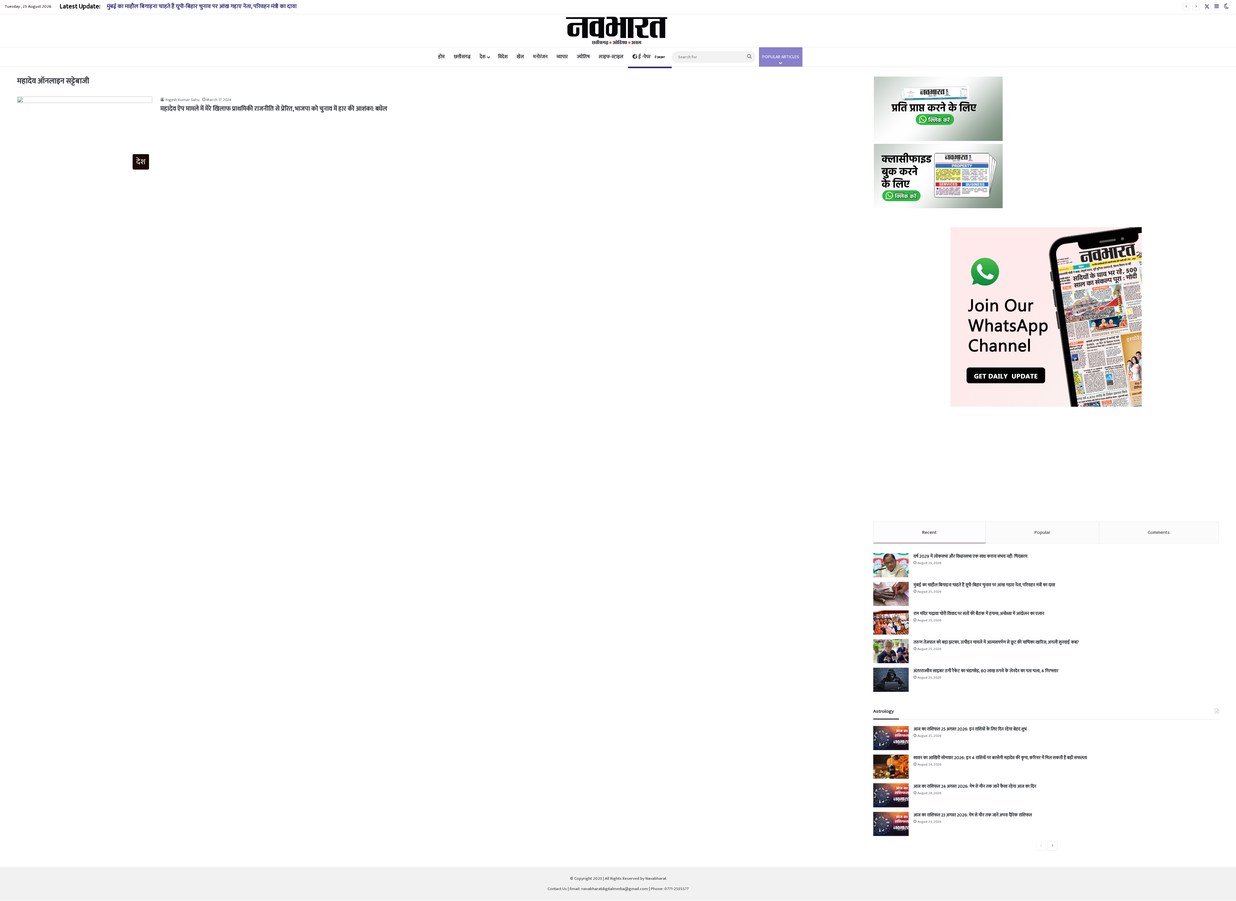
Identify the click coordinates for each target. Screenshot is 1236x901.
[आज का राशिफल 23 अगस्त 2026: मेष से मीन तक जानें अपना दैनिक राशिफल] (891, 824)
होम (441, 57)
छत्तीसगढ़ (462, 57)
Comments (1159, 532)
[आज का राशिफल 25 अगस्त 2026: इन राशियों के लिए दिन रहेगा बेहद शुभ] (891, 738)
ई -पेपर (651, 57)
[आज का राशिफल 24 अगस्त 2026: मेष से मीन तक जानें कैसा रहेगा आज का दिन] (891, 795)
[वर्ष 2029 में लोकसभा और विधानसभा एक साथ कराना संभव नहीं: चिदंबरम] (891, 565)
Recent (929, 532)
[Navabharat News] (618, 30)
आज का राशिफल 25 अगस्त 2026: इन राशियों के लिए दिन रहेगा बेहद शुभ (970, 729)
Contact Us (557, 888)
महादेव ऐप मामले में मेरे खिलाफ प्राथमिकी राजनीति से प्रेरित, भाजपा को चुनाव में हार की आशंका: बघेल (273, 108)
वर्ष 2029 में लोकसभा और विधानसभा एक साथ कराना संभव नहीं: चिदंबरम (970, 556)
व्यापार (562, 57)
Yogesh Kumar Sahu (182, 100)
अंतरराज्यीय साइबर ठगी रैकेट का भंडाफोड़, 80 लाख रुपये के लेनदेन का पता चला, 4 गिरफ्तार (985, 670)
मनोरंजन (540, 57)
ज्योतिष (583, 57)
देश (482, 57)
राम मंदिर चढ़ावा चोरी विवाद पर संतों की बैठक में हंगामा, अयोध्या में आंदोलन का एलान (978, 613)
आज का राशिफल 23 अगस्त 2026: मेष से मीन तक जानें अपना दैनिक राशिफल (972, 815)
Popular (1042, 532)
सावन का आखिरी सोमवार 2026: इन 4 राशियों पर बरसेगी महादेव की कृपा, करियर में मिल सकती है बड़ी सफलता (1000, 757)
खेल (520, 57)
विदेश (503, 57)
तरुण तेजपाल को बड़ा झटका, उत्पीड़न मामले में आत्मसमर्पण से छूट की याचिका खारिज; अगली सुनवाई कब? (996, 642)
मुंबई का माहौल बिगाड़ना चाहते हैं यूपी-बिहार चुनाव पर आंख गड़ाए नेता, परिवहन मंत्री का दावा (202, 6)
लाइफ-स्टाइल (611, 57)
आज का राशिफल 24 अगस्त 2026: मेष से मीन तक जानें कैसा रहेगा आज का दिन (974, 786)
